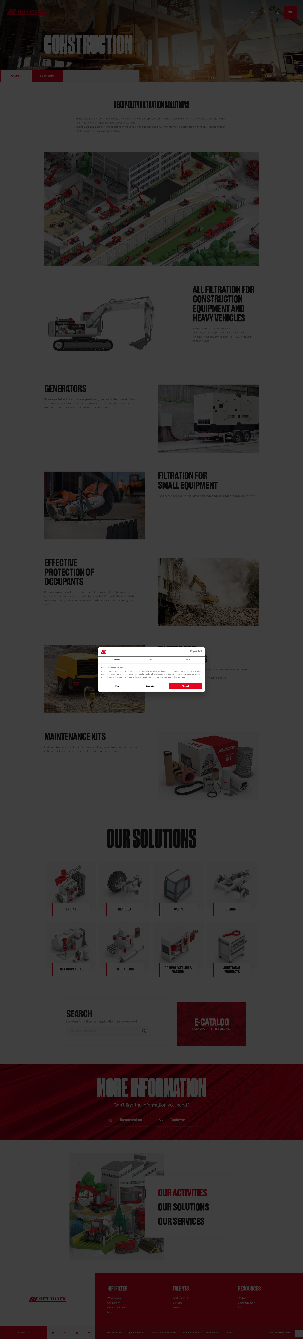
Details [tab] (151, 660)
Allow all (185, 686)
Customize (150, 686)
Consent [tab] (116, 660)
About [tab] (187, 660)
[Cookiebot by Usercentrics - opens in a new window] (191, 652)
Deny (117, 686)
